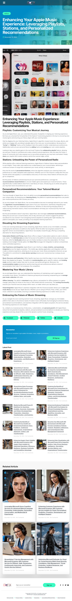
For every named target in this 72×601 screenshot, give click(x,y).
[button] (4, 3)
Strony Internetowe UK (39, 594)
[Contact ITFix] (60, 585)
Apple (6, 13)
